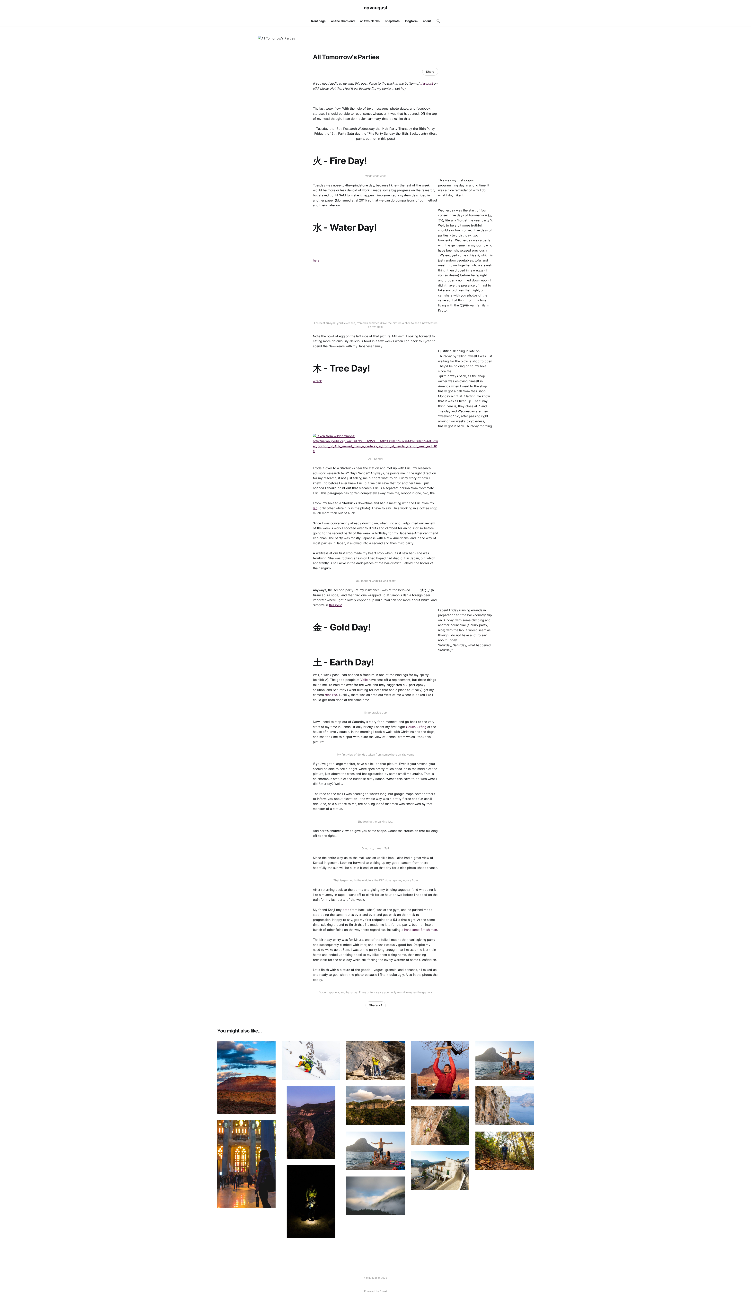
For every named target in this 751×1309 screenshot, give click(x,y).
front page (318, 21)
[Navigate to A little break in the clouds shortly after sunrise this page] (375, 1195)
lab (315, 508)
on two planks (370, 21)
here (316, 260)
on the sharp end (343, 21)
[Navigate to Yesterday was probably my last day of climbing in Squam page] (504, 1151)
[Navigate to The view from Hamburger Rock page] (246, 1077)
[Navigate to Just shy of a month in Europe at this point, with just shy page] (504, 1105)
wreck (317, 381)
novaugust (375, 7)
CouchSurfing (416, 727)
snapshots (392, 21)
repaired (331, 695)
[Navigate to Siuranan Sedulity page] (440, 1125)
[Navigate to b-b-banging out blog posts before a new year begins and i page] (504, 1060)
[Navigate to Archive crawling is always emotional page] (440, 1070)
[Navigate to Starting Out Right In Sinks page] (375, 1060)
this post (426, 83)
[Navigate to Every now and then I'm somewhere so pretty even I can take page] (375, 1105)
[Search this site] (438, 21)
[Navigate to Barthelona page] (246, 1164)
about (427, 21)
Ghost (383, 1291)
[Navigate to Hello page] (311, 1122)
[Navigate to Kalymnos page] (375, 1151)
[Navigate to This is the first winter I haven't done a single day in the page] (311, 1060)
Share (430, 71)
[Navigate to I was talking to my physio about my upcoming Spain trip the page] (440, 1170)
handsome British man (420, 930)
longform (411, 21)
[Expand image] (269, 1108)
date (346, 910)
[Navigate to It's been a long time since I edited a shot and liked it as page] (311, 1201)
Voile (364, 680)
